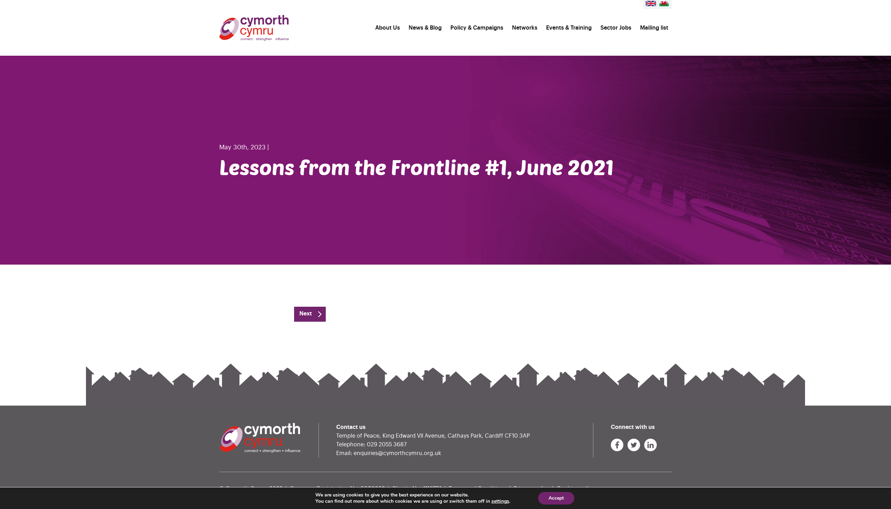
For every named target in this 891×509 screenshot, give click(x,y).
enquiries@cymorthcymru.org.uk (397, 453)
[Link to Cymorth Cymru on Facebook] (617, 445)
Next (305, 313)
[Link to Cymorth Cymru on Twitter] (634, 445)
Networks (524, 28)
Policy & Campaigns (476, 28)
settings (500, 501)
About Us (387, 28)
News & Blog (425, 28)
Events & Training (569, 28)
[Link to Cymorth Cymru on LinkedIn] (650, 445)
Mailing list (654, 28)
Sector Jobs (615, 28)
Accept (556, 498)
